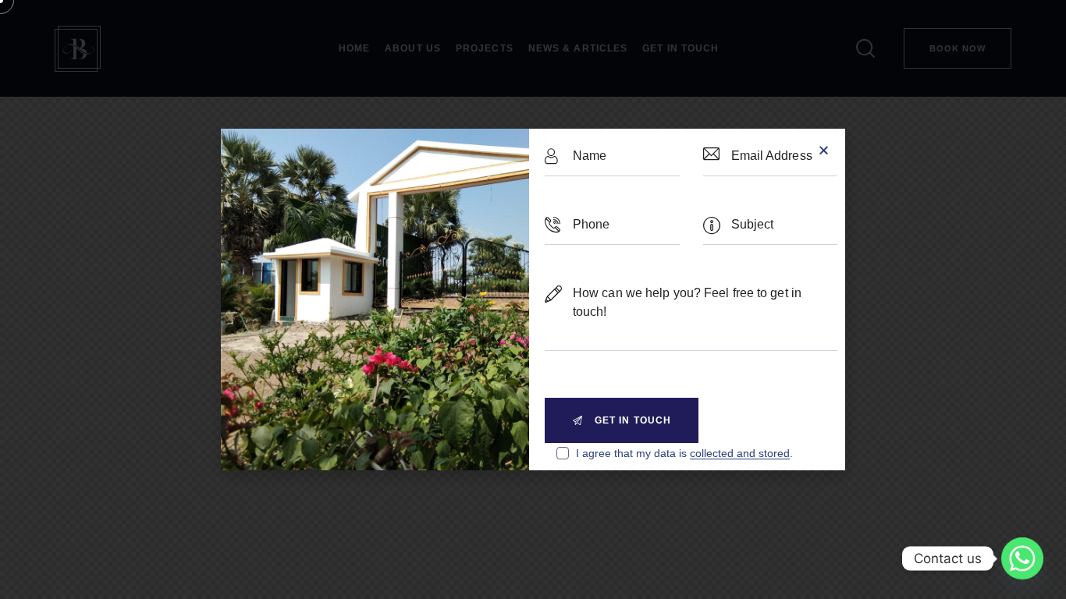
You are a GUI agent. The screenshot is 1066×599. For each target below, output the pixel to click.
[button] (824, 150)
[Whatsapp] (1022, 558)
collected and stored (740, 453)
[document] (533, 299)
